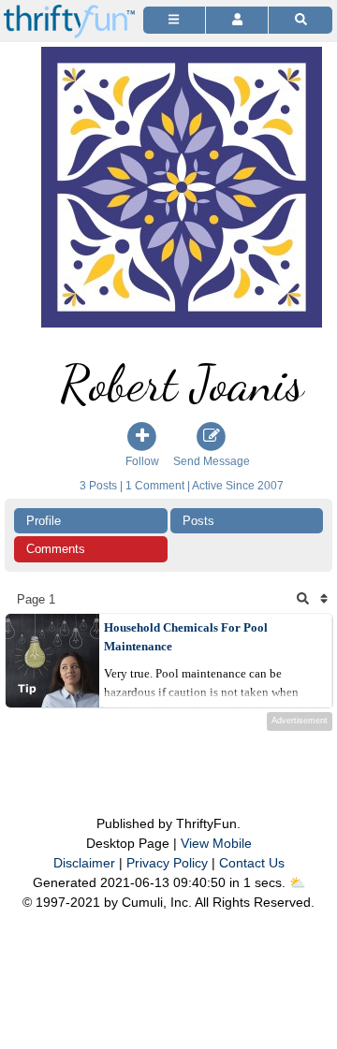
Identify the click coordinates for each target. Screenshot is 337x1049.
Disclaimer (84, 862)
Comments (55, 549)
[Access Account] (237, 20)
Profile (43, 521)
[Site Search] (300, 20)
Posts (198, 521)
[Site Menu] (174, 20)
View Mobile (216, 843)
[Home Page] (69, 11)
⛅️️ (297, 882)
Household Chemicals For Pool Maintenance (186, 636)
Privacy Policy (167, 862)
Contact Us (252, 862)
